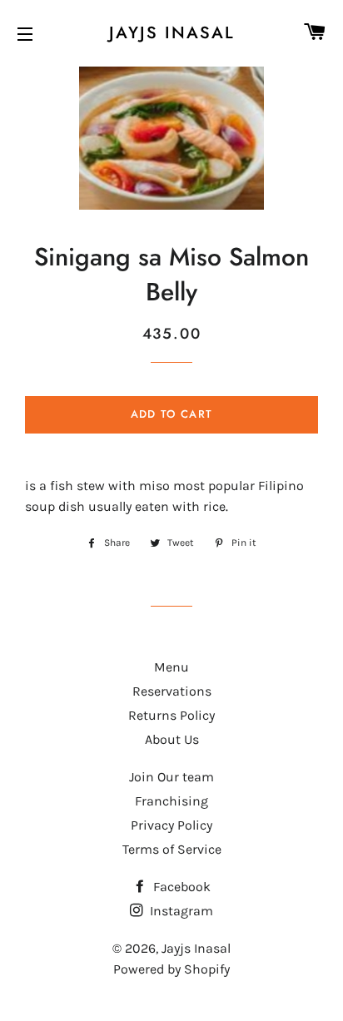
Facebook (180, 887)
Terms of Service (171, 849)
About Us (172, 739)
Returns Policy (171, 715)
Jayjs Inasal (172, 33)
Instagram (180, 911)
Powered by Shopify (171, 969)
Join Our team (171, 777)
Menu (171, 667)
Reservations (171, 691)
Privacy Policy (171, 825)
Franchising (171, 801)
